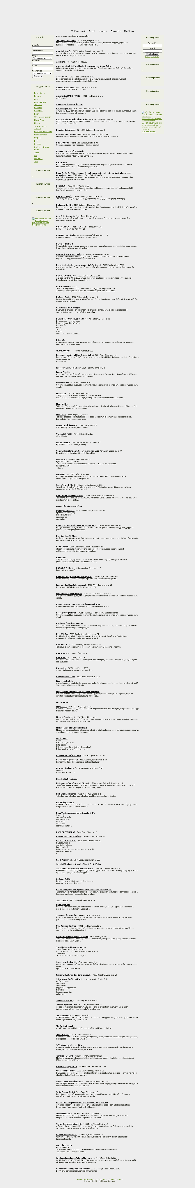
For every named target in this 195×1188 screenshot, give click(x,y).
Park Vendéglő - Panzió (66, 768)
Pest (36, 141)
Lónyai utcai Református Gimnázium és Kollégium (77, 692)
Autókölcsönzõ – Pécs (66, 87)
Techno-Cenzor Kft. (64, 1000)
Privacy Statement (115, 1179)
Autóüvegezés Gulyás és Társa (69, 104)
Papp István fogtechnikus (67, 760)
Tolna (36, 152)
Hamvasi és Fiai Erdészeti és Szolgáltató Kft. (75, 525)
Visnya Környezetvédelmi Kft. (69, 1124)
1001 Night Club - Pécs (66, 41)
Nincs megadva (40, 135)
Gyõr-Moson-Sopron (42, 117)
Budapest (38, 108)
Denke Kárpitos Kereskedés (68, 254)
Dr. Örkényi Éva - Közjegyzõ (68, 308)
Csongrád (38, 111)
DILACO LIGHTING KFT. (66, 276)
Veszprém (38, 159)
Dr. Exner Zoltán (63, 297)
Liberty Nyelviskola (64, 681)
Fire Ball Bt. (61, 393)
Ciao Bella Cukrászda (65, 216)
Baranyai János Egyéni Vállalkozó (71, 119)
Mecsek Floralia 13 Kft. (66, 717)
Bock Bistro (61, 162)
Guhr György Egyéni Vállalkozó (69, 496)
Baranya (37, 96)
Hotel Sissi (61, 557)
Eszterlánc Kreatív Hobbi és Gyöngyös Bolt (75, 355)
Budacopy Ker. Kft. (64, 205)
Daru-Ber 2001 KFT (64, 244)
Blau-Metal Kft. (62, 143)
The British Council (64, 1026)
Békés (36, 99)
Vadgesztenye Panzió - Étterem (69, 1081)
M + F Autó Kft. (62, 702)
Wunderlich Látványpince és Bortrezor (73, 1169)
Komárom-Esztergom (43, 132)
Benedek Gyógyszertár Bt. (67, 130)
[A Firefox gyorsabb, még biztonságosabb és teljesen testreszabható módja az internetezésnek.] (152, 127)
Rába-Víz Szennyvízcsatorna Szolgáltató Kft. (75, 813)
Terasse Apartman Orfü (66, 1005)
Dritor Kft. (60, 340)
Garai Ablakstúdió (64, 434)
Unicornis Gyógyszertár (66, 1067)
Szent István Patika (64, 962)
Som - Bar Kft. (62, 900)
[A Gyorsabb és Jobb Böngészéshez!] (40, 224)
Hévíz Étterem (62, 547)
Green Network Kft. (64, 485)
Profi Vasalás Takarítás (66, 794)
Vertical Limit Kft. (63, 1113)
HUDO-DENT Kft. (63, 568)
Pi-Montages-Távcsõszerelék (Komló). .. (73, 783)
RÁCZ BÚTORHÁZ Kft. (66, 832)
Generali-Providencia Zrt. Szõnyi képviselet (75, 451)
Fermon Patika (62, 383)
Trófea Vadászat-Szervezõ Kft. (69, 1045)
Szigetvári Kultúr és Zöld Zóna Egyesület (73, 975)
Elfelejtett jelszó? (152, 57)
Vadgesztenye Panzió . (66, 1071)
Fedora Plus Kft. (63, 372)
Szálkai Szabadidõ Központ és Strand (72, 937)
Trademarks (103, 1179)
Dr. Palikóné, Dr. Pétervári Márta (70, 319)
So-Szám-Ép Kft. (63, 879)
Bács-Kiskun (39, 93)
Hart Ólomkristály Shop (66, 536)
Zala (36, 162)
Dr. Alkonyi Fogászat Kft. (67, 286)
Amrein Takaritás (63, 51)
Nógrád (37, 138)
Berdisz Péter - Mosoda (66, 134)
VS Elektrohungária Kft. (66, 1135)
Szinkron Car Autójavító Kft (68, 979)
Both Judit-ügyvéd (64, 197)
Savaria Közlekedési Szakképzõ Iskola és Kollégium (78, 864)
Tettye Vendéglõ (63, 1015)
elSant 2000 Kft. (63, 351)
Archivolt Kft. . (62, 77)
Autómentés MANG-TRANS (68, 96)
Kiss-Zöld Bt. (61, 645)
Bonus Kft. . (61, 186)
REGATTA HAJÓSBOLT (66, 841)
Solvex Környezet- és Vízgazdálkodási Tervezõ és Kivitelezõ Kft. (84, 890)
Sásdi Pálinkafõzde (64, 860)
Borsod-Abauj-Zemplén (40, 103)
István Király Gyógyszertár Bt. (69, 594)
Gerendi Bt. (61, 459)
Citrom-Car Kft (62, 227)
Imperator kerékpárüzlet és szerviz (71, 585)
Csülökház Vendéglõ (65, 235)
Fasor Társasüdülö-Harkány (68, 368)
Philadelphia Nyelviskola (66, 779)
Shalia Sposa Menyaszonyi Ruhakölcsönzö (74, 868)
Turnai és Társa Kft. (64, 1056)
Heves (37, 123)
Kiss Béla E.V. (62, 634)
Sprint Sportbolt (63, 905)
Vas (35, 156)
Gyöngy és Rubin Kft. (65, 511)
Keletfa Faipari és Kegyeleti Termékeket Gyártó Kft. (78, 604)
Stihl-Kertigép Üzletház (66, 915)
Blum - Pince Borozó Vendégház (70, 151)
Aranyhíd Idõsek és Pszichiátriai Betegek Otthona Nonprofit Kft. (83, 66)
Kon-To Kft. (61, 653)
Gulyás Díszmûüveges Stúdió (69, 506)
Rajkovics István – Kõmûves (68, 836)
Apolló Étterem (62, 62)
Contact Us (81, 1179)
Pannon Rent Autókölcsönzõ (68, 756)
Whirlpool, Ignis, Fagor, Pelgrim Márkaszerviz (75, 1158)
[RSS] (32, 1180)
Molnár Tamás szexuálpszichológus (71, 728)
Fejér (36, 114)
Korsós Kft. (61, 668)
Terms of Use (92, 1179)
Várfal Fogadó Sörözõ (65, 1092)
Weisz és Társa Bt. (64, 1145)
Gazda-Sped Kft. (63, 442)
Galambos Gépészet (65, 425)
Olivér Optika (61, 738)
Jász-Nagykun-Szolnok (40, 127)
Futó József (61, 415)
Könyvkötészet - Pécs (65, 677)
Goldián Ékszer (62, 474)
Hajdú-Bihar (39, 120)
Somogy (37, 144)
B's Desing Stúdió (64, 109)
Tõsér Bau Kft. (62, 1035)
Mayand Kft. (61, 707)
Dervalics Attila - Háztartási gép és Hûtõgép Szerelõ (78, 265)
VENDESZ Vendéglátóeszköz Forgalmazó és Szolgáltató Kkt (82, 1103)
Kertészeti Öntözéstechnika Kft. (70, 623)
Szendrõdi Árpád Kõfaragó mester (71, 947)
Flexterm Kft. (61, 404)
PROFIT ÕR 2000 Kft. (65, 802)
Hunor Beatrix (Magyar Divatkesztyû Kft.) (74, 577)
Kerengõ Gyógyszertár (66, 613)
